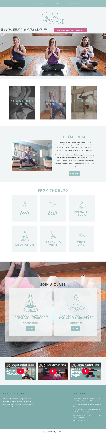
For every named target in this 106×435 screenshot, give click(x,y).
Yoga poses (25, 213)
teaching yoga (53, 244)
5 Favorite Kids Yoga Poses (83, 421)
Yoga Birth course (22, 102)
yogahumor (81, 243)
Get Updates (84, 101)
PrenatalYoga (82, 213)
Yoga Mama (53, 213)
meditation (24, 244)
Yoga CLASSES (53, 102)
